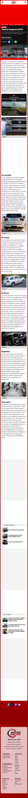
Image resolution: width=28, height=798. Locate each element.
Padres (16, 762)
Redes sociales (18, 784)
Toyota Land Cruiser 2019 (15, 542)
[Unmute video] (14, 104)
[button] (2, 2)
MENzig (4, 780)
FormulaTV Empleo (7, 767)
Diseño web (18, 780)
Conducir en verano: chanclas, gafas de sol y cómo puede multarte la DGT (16, 619)
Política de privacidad (9, 746)
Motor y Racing (4, 24)
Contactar (8, 748)
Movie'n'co (5, 772)
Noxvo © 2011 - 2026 (14, 739)
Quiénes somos (11, 742)
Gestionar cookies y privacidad (14, 744)
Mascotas (17, 765)
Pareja (16, 760)
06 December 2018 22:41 (7, 38)
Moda (16, 757)
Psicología (17, 770)
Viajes (16, 768)
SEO (16, 782)
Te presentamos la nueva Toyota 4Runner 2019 (15, 536)
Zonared (4, 787)
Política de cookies (19, 746)
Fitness (4, 782)
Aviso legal (17, 742)
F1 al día (4, 788)
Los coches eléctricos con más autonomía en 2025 (16, 625)
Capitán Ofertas (6, 757)
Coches (11, 24)
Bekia (16, 756)
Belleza (17, 759)
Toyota (7, 87)
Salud (16, 763)
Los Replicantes (6, 756)
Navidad (17, 767)
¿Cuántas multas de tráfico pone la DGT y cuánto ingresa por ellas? (16, 631)
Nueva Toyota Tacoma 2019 (16, 530)
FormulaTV (5, 766)
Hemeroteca (19, 748)
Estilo (3, 785)
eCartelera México (6, 770)
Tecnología (5, 784)
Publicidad (13, 748)
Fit (15, 771)
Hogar (16, 773)
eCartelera (5, 769)
